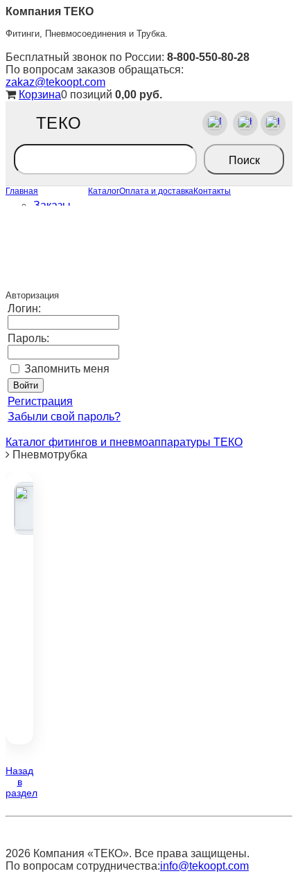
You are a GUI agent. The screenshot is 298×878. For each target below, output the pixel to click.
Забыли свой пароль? (64, 416)
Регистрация (40, 401)
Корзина (40, 94)
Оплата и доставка (156, 191)
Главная (22, 191)
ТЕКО (59, 123)
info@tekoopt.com (204, 866)
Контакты (212, 191)
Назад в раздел (21, 781)
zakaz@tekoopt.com (55, 82)
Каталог (103, 191)
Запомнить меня (66, 369)
